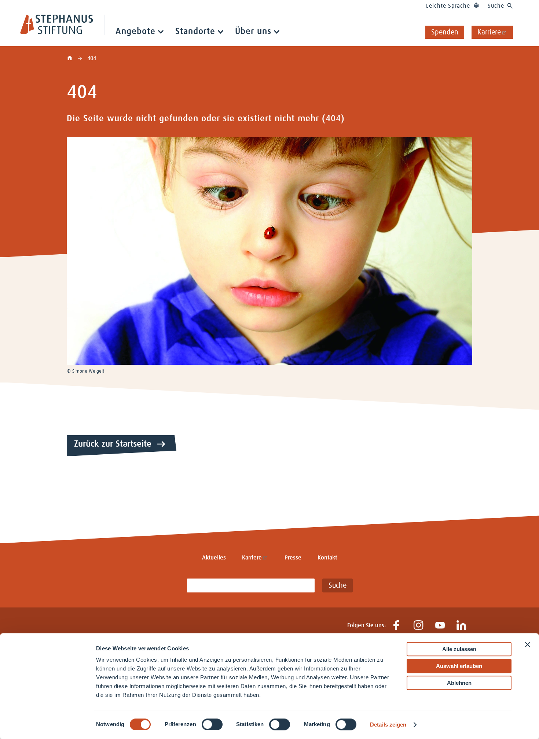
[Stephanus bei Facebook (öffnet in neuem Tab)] (396, 625)
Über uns (253, 31)
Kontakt (327, 558)
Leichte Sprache (448, 6)
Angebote (135, 31)
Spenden (444, 32)
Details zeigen (388, 724)
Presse (293, 558)
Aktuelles (214, 558)
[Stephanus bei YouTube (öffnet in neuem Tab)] (440, 625)
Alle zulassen (459, 649)
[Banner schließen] (527, 644)
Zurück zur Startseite (112, 444)
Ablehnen (459, 683)
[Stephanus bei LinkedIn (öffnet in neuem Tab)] (461, 625)
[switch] (212, 724)
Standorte (195, 31)
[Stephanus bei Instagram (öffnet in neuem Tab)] (418, 625)
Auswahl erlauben (459, 666)
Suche (496, 6)
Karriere (489, 32)
